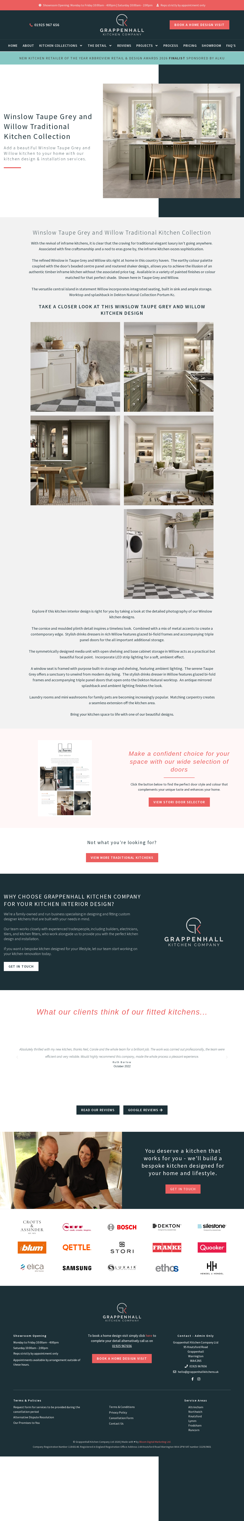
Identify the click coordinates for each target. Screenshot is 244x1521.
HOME (13, 45)
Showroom (211, 45)
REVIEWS (124, 45)
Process (170, 45)
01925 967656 (122, 1346)
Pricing (190, 45)
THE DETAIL (97, 45)
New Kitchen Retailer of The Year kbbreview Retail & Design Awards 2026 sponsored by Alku (122, 58)
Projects (144, 45)
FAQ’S (231, 45)
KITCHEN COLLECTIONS (58, 45)
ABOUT (28, 45)
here (149, 1335)
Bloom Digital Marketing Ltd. (155, 1441)
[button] (17, 1057)
